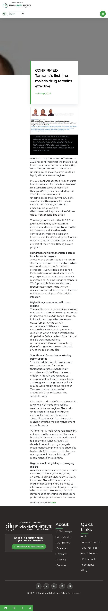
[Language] (4, 14)
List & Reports (90, 553)
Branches (62, 548)
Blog (85, 570)
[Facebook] (38, 586)
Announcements (91, 542)
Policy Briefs (89, 559)
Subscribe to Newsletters (30, 546)
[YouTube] (70, 586)
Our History (63, 542)
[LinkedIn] (54, 586)
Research (62, 554)
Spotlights (88, 564)
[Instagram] (62, 586)
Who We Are (63, 537)
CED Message (64, 531)
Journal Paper (90, 547)
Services (61, 565)
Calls (84, 536)
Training (61, 559)
